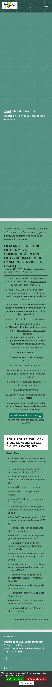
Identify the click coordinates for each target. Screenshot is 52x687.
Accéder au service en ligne (26, 415)
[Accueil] (12, 6)
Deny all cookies (37, 679)
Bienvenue (23, 116)
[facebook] (7, 658)
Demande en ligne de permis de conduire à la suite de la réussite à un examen (25, 236)
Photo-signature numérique (27, 324)
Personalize (26, 683)
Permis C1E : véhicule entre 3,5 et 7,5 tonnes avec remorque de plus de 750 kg (26, 510)
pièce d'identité (24, 330)
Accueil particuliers (15, 228)
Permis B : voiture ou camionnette (26, 487)
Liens (7, 668)
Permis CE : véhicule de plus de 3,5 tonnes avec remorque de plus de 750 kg (26, 520)
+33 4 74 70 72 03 (13, 652)
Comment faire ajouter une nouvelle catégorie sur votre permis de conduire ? (27, 461)
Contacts (9, 636)
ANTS (37, 285)
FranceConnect (38, 281)
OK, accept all (16, 679)
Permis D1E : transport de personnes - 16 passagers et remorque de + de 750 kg (25, 546)
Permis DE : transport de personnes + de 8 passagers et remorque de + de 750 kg (26, 556)
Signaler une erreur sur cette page (31, 619)
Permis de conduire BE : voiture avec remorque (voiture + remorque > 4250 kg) (26, 578)
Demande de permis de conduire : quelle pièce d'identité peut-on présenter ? (27, 479)
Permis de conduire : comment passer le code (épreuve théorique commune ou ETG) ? (26, 567)
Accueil (9, 116)
